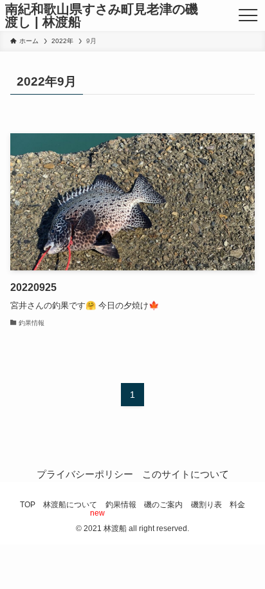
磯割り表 (206, 504)
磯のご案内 (163, 504)
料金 (237, 504)
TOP (27, 504)
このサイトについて (185, 474)
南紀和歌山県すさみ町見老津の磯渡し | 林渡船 (101, 15)
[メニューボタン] (248, 15)
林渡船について (70, 504)
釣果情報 (120, 504)
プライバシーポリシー (85, 474)
